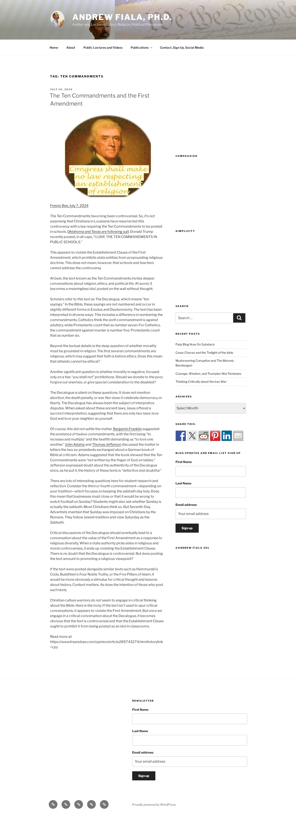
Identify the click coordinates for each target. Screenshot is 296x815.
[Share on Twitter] (192, 436)
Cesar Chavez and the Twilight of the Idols (204, 352)
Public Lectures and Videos (102, 47)
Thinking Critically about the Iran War (201, 381)
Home (54, 47)
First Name (184, 462)
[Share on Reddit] (203, 436)
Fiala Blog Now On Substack (195, 344)
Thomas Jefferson (106, 444)
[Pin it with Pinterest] (215, 436)
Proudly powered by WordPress (154, 804)
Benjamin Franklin (127, 429)
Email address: (186, 504)
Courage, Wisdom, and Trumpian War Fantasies (208, 373)
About (70, 47)
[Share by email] (238, 436)
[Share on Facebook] (181, 436)
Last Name (183, 483)
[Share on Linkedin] (226, 436)
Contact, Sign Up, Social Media (182, 47)
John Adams (75, 444)
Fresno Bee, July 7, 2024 (69, 206)
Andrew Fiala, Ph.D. (122, 17)
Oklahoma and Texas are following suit (98, 232)
